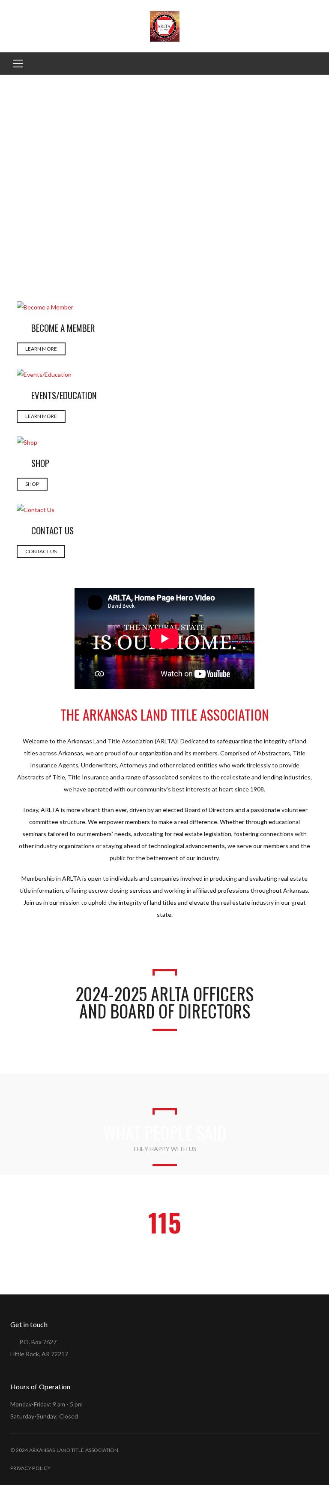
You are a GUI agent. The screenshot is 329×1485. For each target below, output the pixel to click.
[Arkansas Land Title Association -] (164, 25)
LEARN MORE (41, 348)
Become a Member (63, 327)
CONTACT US (41, 551)
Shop (40, 463)
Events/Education (64, 395)
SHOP (32, 484)
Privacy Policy (30, 1468)
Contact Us (52, 530)
